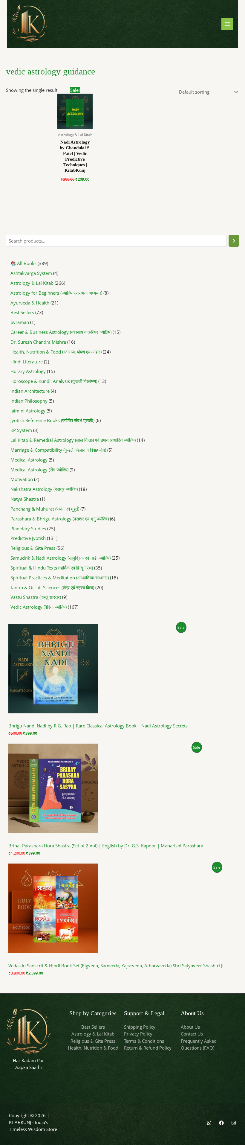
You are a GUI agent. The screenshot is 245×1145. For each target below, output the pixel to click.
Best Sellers (93, 1027)
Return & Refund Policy (148, 1048)
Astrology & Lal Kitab (92, 1034)
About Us (190, 1027)
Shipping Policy (139, 1027)
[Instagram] (233, 1122)
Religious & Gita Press (93, 1041)
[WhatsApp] (209, 1122)
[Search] (234, 241)
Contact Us (192, 1034)
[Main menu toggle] (227, 24)
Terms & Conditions (144, 1041)
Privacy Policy (138, 1034)
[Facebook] (221, 1122)
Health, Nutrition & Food (93, 1048)
